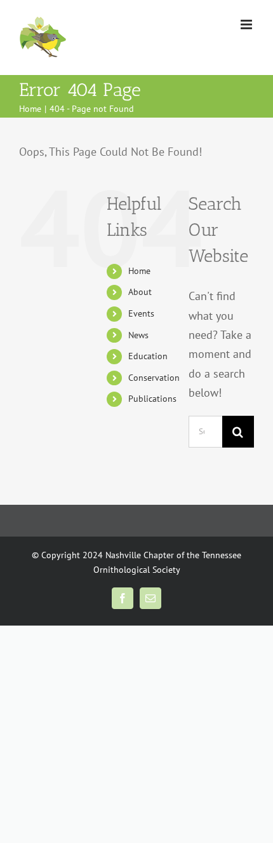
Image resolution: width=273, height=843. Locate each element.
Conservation (154, 377)
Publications (152, 398)
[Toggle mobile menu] (247, 24)
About (140, 292)
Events (141, 313)
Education (148, 356)
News (138, 335)
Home (139, 271)
